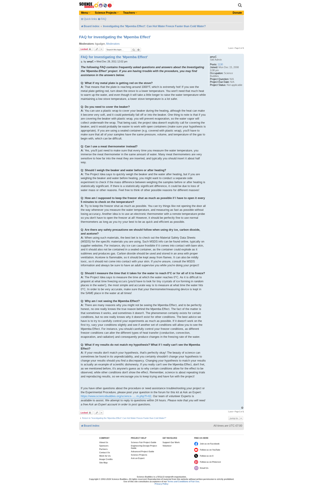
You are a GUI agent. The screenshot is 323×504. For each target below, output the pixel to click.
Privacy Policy (161, 484)
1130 (220, 64)
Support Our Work (171, 442)
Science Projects (139, 455)
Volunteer (167, 446)
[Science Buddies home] (96, 5)
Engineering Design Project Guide (144, 447)
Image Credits (106, 459)
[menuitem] (102, 19)
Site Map (103, 463)
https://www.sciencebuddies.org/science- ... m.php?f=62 (116, 396)
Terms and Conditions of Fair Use (183, 481)
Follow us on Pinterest (210, 462)
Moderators (113, 43)
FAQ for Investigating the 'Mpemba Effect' (115, 37)
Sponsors (104, 446)
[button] (240, 5)
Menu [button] (84, 12)
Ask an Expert (138, 458)
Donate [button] (237, 12)
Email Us (204, 468)
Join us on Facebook (210, 444)
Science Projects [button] (105, 12)
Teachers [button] (129, 12)
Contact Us (104, 452)
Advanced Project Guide (142, 451)
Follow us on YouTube (210, 450)
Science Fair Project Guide (143, 442)
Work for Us (105, 456)
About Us (103, 442)
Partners (103, 449)
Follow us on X (206, 456)
